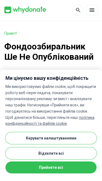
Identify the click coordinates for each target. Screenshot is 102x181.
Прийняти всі (51, 167)
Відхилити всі (51, 153)
